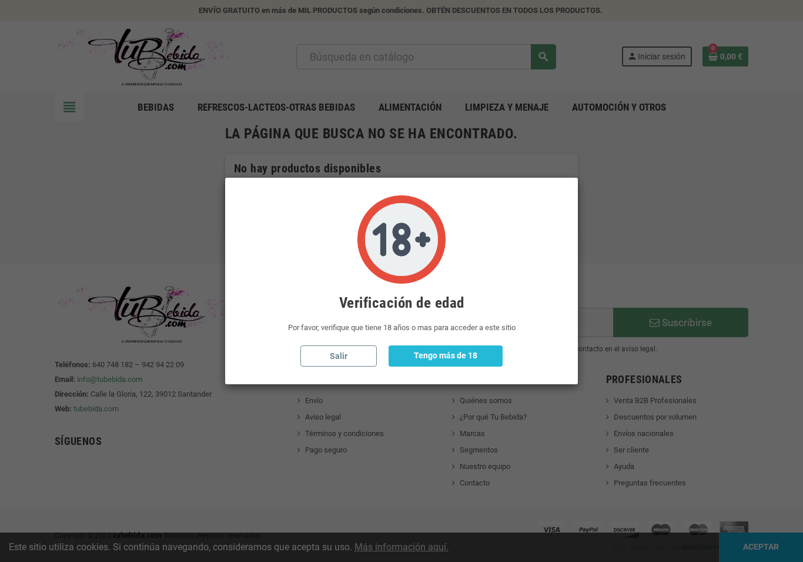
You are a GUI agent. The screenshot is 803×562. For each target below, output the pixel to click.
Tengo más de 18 (445, 355)
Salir (338, 356)
